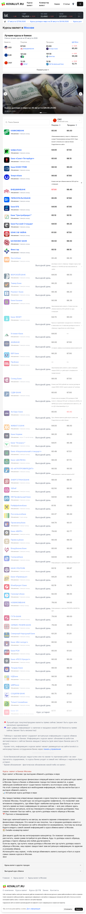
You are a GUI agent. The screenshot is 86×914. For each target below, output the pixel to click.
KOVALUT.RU (14, 4)
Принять (79, 909)
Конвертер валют (44, 4)
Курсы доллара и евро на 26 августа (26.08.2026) (37, 21)
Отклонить (68, 909)
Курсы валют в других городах (17, 865)
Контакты (54, 890)
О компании (8, 890)
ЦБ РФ (74, 42)
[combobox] (67, 120)
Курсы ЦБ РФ (35, 890)
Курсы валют (29, 4)
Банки (57, 4)
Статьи (66, 4)
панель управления (52, 749)
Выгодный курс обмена (14, 871)
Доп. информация (33, 909)
